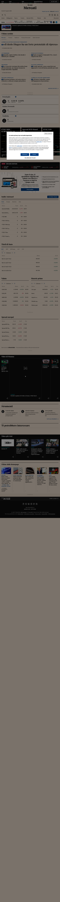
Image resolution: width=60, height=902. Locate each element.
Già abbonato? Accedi (30, 157)
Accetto (34, 154)
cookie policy (39, 141)
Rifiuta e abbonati (48, 133)
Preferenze (24, 154)
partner (10, 147)
